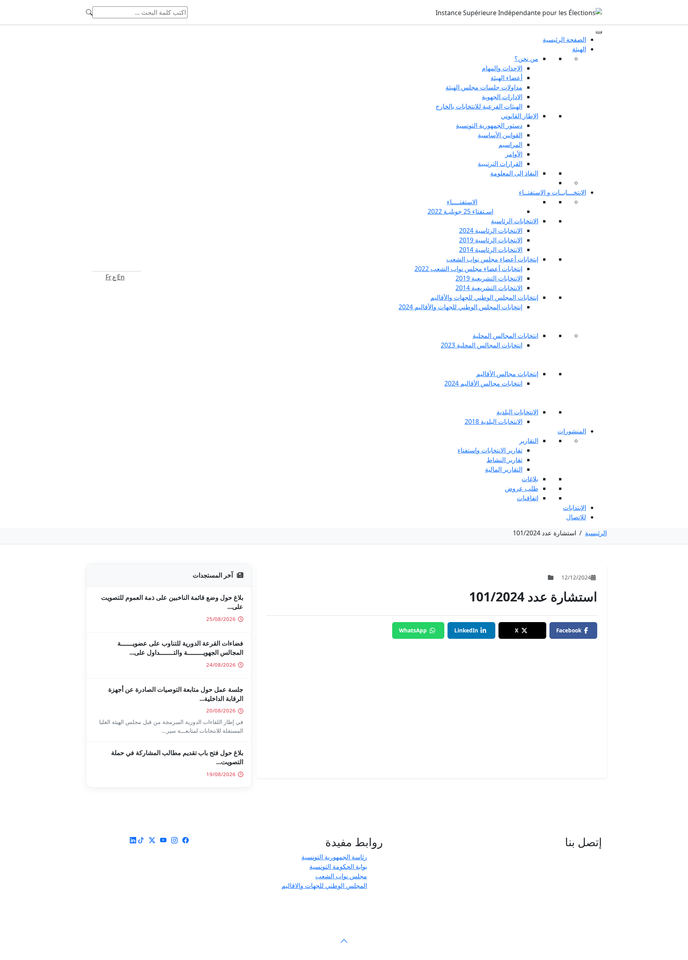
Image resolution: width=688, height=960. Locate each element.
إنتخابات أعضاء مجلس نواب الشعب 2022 (468, 268)
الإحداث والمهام (502, 68)
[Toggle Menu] (599, 32)
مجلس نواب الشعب (341, 876)
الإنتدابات (574, 507)
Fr (108, 277)
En (121, 277)
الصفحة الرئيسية (564, 39)
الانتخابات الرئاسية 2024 (490, 230)
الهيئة (579, 49)
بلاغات (530, 478)
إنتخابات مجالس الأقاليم (507, 373)
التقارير (528, 440)
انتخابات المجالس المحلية (505, 335)
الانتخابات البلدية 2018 (493, 421)
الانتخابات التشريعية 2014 (488, 287)
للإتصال (576, 517)
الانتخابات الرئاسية (514, 221)
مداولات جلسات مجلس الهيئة (484, 87)
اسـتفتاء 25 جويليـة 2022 (460, 211)
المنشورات (571, 431)
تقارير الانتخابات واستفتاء (489, 450)
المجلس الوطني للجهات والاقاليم (324, 885)
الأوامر (513, 154)
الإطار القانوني (519, 115)
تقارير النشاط (504, 459)
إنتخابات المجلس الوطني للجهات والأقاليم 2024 (460, 306)
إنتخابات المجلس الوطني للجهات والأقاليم (484, 297)
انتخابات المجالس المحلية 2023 (481, 345)
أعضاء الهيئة (506, 77)
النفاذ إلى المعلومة (514, 173)
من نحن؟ (526, 58)
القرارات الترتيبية (500, 163)
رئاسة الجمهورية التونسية (334, 857)
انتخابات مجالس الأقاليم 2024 (483, 383)
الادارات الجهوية (502, 96)
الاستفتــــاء (462, 201)
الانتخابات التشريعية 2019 (488, 278)
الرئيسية (596, 533)
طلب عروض (521, 488)
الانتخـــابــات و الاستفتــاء (552, 192)
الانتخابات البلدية (517, 412)
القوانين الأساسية (500, 135)
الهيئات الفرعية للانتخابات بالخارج (479, 106)
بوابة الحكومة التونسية (338, 866)
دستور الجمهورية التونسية (489, 125)
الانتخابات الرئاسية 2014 (490, 249)
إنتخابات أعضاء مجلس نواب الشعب (492, 259)
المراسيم (510, 144)
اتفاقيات (527, 498)
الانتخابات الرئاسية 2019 (490, 240)
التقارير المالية (503, 469)
